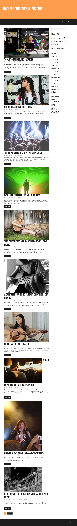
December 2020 (55, 73)
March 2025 (54, 58)
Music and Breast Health (16, 343)
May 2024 (53, 61)
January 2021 (54, 71)
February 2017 (55, 86)
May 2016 (53, 92)
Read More (7, 72)
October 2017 (55, 82)
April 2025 (54, 56)
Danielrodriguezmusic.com (22, 8)
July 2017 (53, 83)
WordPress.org (55, 112)
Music (69, 22)
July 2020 (53, 74)
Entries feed (54, 109)
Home (63, 22)
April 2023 (54, 65)
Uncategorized (14, 197)
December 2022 (55, 67)
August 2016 (54, 91)
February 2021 (55, 70)
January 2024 (54, 62)
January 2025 (54, 59)
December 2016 (55, 88)
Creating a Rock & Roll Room (18, 107)
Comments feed (55, 111)
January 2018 (54, 80)
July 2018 (53, 79)
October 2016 (55, 89)
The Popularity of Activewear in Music (23, 153)
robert (6, 61)
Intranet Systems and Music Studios (22, 195)
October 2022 (55, 68)
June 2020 (54, 76)
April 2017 (54, 85)
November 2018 (55, 77)
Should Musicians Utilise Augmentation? (24, 452)
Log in (53, 108)
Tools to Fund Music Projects (18, 59)
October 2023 (55, 64)
